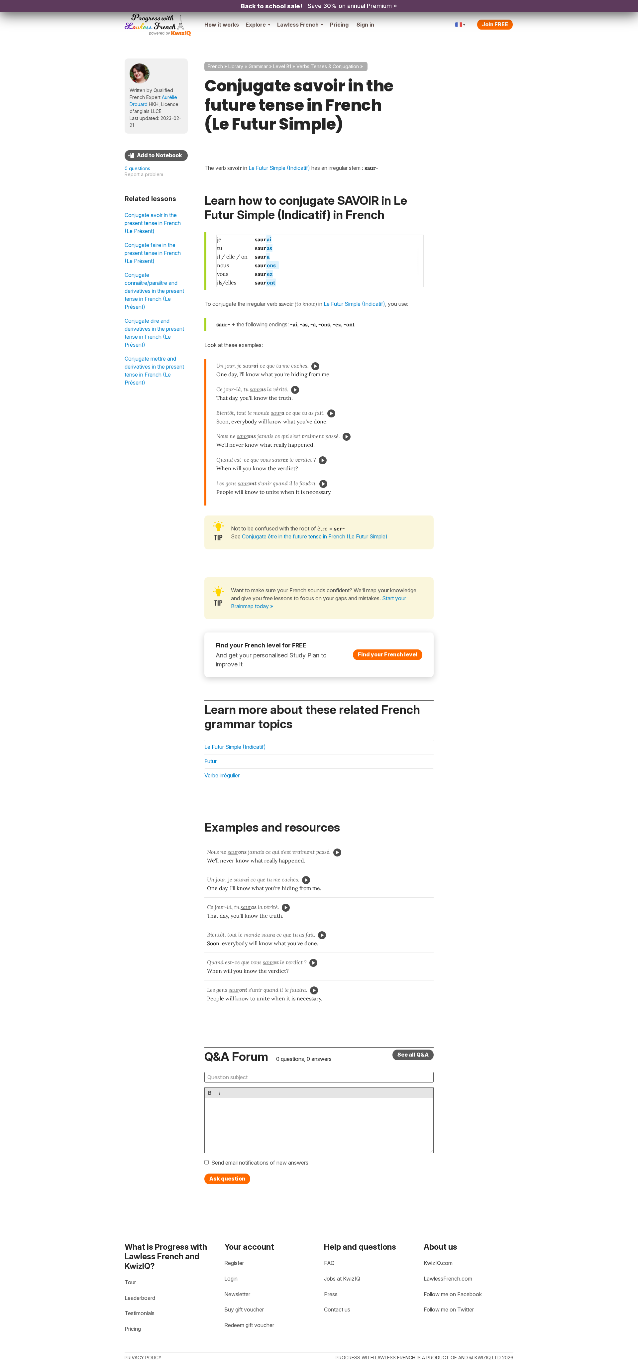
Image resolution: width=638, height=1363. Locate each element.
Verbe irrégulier (222, 775)
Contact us (337, 1309)
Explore (256, 24)
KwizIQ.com (438, 1263)
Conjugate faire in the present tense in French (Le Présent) (153, 253)
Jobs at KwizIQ (342, 1278)
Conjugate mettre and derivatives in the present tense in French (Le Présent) (154, 370)
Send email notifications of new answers (259, 1162)
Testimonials (140, 1313)
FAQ (329, 1263)
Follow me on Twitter (449, 1309)
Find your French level (387, 654)
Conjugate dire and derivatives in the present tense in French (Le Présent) (154, 332)
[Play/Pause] (315, 366)
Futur (210, 761)
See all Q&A (413, 1054)
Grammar (258, 66)
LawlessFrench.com (448, 1278)
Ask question (227, 1178)
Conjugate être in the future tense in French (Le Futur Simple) (314, 536)
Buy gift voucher (244, 1309)
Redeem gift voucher (249, 1325)
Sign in (365, 24)
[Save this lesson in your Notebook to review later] (156, 155)
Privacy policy (143, 1357)
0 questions (137, 168)
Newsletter (237, 1294)
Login (231, 1278)
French (215, 66)
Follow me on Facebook (453, 1294)
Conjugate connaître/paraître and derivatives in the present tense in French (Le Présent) (154, 291)
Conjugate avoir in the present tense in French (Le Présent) (153, 223)
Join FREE (495, 24)
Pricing (339, 24)
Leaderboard (140, 1298)
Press (331, 1294)
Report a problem (144, 174)
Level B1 (282, 66)
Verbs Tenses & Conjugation (327, 66)
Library (235, 66)
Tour (130, 1282)
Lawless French (298, 24)
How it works (221, 24)
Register (234, 1263)
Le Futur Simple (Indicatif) (354, 303)
